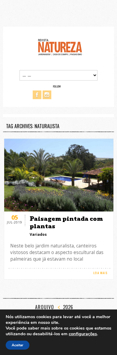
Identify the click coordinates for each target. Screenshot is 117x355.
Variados (38, 234)
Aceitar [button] (17, 345)
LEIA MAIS (100, 273)
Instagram (47, 94)
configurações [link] (83, 334)
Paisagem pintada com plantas (66, 222)
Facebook (37, 94)
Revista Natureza (60, 47)
